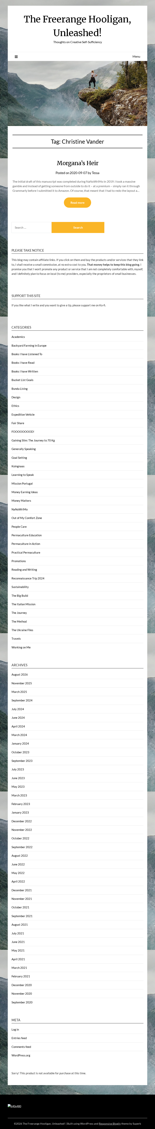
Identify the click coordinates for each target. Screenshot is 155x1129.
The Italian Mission (23, 604)
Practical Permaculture (26, 552)
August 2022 (20, 855)
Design (16, 397)
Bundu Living (20, 388)
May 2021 (18, 950)
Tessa (95, 173)
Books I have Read (23, 362)
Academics (18, 336)
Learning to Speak (23, 474)
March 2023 (19, 795)
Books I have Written (25, 371)
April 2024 (18, 726)
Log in (15, 1029)
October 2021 (20, 907)
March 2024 (19, 735)
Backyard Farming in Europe (29, 345)
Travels (16, 638)
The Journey (19, 612)
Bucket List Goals (22, 380)
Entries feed (19, 1038)
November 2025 (22, 683)
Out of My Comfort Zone (27, 518)
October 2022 (20, 838)
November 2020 (22, 993)
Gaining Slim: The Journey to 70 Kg (33, 440)
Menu (136, 56)
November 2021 (22, 898)
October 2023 (20, 752)
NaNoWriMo (20, 509)
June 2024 (18, 717)
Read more (77, 202)
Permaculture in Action (26, 543)
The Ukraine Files (22, 630)
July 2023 (18, 769)
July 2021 (18, 933)
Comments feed (21, 1046)
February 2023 (21, 804)
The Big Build (20, 595)
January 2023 (20, 812)
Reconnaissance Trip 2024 (28, 578)
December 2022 (22, 821)
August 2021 (20, 924)
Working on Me (21, 647)
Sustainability (20, 587)
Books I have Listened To (27, 354)
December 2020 (22, 985)
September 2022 (22, 847)
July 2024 (18, 709)
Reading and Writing (24, 569)
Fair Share (18, 423)
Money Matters (21, 500)
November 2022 (22, 829)
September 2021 (22, 916)
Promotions (19, 561)
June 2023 (18, 778)
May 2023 (18, 786)
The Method (19, 621)
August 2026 (20, 674)
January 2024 (20, 743)
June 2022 (18, 864)
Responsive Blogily (110, 1123)
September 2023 (22, 760)
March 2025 (19, 691)
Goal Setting (19, 457)
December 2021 (22, 890)
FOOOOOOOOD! (23, 431)
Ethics (15, 405)
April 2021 (18, 959)
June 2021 (18, 942)
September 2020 (22, 1002)
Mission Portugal (22, 483)
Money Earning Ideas (25, 492)
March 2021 (19, 967)
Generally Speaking (24, 449)
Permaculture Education (27, 535)
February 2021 (21, 976)
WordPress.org (21, 1055)
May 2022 (18, 873)
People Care (19, 526)
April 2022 (18, 881)
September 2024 (22, 700)
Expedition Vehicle (23, 414)
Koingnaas (18, 466)
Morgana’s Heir (77, 163)
